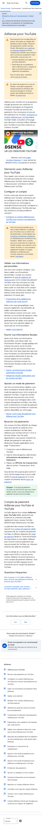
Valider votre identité (14, 330)
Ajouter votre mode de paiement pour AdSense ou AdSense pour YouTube (21, 762)
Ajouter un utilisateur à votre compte (21, 773)
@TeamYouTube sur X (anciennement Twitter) (18, 16)
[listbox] (11, 821)
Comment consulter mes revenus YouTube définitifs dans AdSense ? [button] (17, 588)
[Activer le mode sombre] (20, 820)
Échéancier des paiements (17, 768)
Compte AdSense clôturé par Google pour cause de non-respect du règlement (23, 802)
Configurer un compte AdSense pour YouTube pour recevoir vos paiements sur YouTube (21, 219)
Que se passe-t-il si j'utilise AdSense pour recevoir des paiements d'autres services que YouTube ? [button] (18, 579)
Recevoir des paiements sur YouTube (20, 674)
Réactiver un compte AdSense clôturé (21, 784)
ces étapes (19, 256)
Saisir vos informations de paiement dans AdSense (22, 690)
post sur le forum (21, 77)
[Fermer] (40, 13)
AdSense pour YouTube (16, 670)
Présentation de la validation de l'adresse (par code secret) (22, 723)
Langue (8, 818)
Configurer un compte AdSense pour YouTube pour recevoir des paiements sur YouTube (22, 681)
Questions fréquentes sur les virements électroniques (21, 778)
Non (25, 622)
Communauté (16, 8)
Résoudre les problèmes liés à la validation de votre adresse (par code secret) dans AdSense (22, 739)
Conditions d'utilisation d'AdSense (22, 236)
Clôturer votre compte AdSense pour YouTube (21, 795)
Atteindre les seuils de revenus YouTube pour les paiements (21, 709)
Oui (15, 622)
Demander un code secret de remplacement (18, 747)
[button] (3, 3)
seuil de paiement (18, 477)
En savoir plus (21, 95)
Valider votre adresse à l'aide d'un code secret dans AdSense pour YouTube (21, 731)
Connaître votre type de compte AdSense (22, 789)
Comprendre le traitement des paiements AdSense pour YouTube (22, 716)
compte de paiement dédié (24, 529)
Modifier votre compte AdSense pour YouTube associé (21, 702)
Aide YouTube (13, 3)
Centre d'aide (5, 8)
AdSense (7, 664)
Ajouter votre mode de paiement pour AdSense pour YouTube (21, 755)
